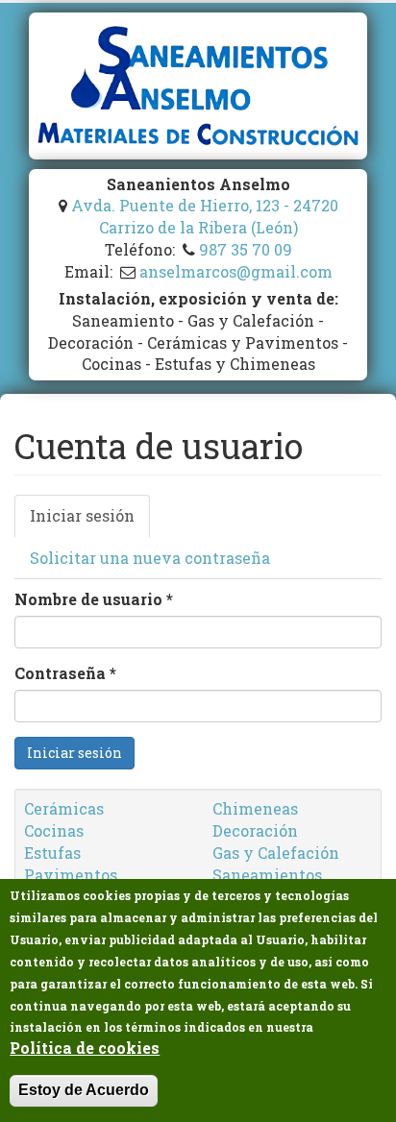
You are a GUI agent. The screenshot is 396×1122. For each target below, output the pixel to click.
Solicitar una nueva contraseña (150, 558)
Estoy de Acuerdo (83, 1090)
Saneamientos (267, 875)
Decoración (255, 830)
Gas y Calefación (275, 852)
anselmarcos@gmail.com (236, 271)
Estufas (52, 852)
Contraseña (65, 673)
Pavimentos (70, 875)
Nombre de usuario (93, 599)
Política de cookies (85, 1047)
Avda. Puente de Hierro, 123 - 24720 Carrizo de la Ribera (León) (204, 216)
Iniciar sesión (90, 521)
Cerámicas (64, 808)
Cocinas (54, 830)
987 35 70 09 (245, 249)
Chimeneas (255, 808)
